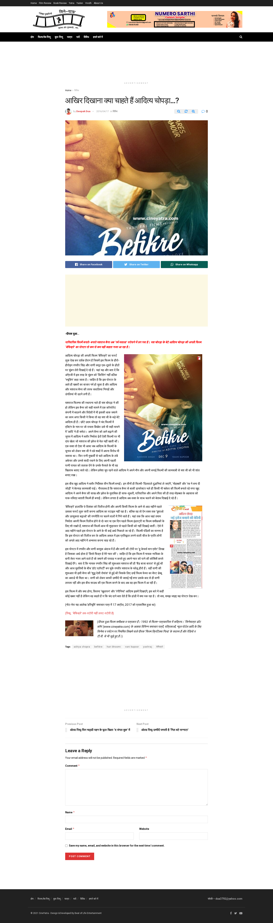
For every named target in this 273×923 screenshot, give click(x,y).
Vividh (88, 3)
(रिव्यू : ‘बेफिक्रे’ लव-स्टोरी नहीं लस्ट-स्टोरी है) (89, 613)
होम (32, 36)
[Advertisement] (136, 65)
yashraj (147, 646)
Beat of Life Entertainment (88, 913)
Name (70, 812)
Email (69, 829)
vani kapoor (132, 646)
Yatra (71, 3)
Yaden (80, 3)
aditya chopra (82, 646)
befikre (98, 646)
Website (144, 828)
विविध (86, 36)
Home (34, 3)
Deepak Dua (83, 111)
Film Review (45, 3)
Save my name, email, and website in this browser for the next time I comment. (117, 845)
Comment (72, 765)
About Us (98, 3)
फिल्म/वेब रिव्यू (44, 36)
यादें (78, 36)
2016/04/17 (102, 111)
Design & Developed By (62, 913)
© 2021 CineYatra (40, 913)
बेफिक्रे (159, 646)
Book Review (60, 3)
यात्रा (69, 36)
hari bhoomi (114, 646)
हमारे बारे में (98, 36)
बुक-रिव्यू (59, 36)
